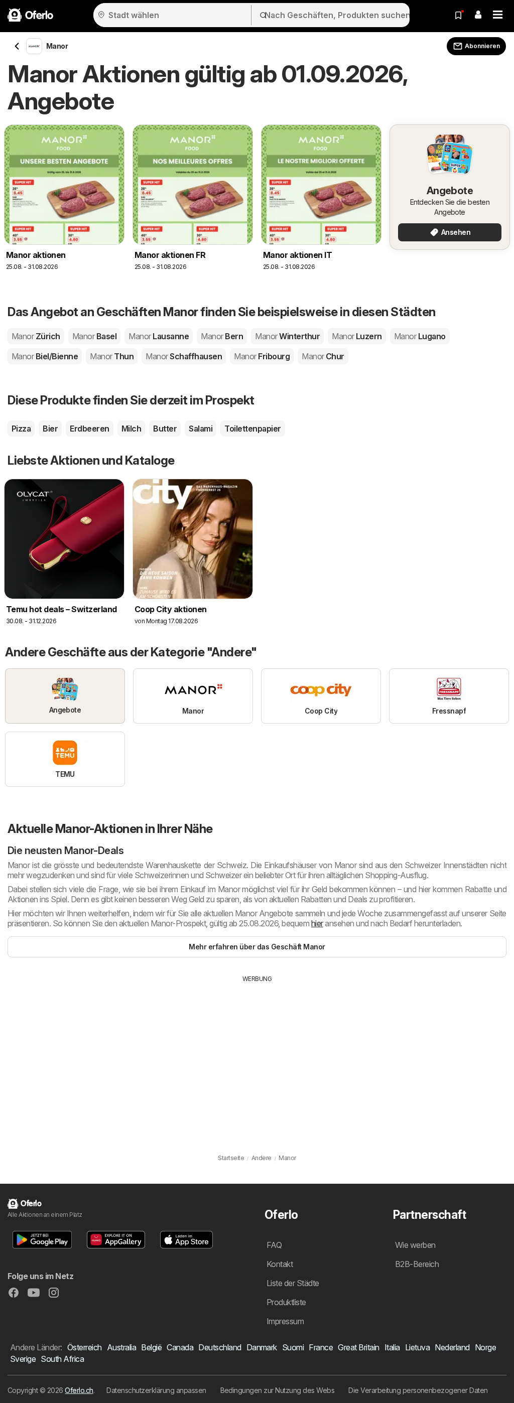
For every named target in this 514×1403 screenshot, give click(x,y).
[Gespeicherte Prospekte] (458, 15)
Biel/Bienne (45, 356)
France (321, 1347)
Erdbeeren (89, 429)
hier (317, 923)
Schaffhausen (184, 356)
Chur (323, 356)
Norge (485, 1347)
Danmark (261, 1347)
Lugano (420, 336)
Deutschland (219, 1347)
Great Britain (358, 1347)
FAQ (274, 1245)
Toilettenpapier (252, 429)
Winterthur (287, 336)
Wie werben (415, 1245)
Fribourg (262, 356)
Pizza (21, 429)
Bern (222, 336)
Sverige (23, 1359)
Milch (131, 429)
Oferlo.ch (79, 1390)
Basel (94, 336)
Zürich (36, 336)
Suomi (293, 1347)
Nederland (452, 1347)
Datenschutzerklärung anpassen (156, 1390)
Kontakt (280, 1264)
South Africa (62, 1359)
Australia (121, 1347)
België (151, 1347)
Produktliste (286, 1302)
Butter (165, 429)
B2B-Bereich (417, 1264)
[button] (477, 15)
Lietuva (417, 1347)
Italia (392, 1347)
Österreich (84, 1347)
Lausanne (158, 336)
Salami (200, 429)
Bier (50, 429)
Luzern (357, 336)
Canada (180, 1347)
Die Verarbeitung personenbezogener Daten (418, 1390)
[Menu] (497, 15)
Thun (112, 356)
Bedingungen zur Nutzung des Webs (277, 1390)
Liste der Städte (293, 1283)
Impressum (285, 1321)
